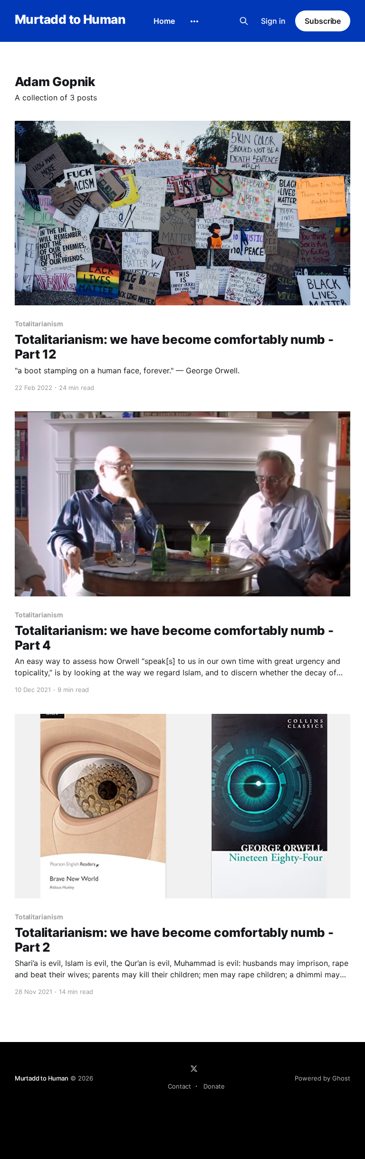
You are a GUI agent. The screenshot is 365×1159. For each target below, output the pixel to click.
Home (164, 21)
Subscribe (323, 21)
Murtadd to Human (70, 20)
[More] (194, 21)
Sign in (273, 21)
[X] (194, 1068)
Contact (179, 1086)
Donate (214, 1086)
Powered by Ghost (322, 1078)
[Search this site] (243, 21)
